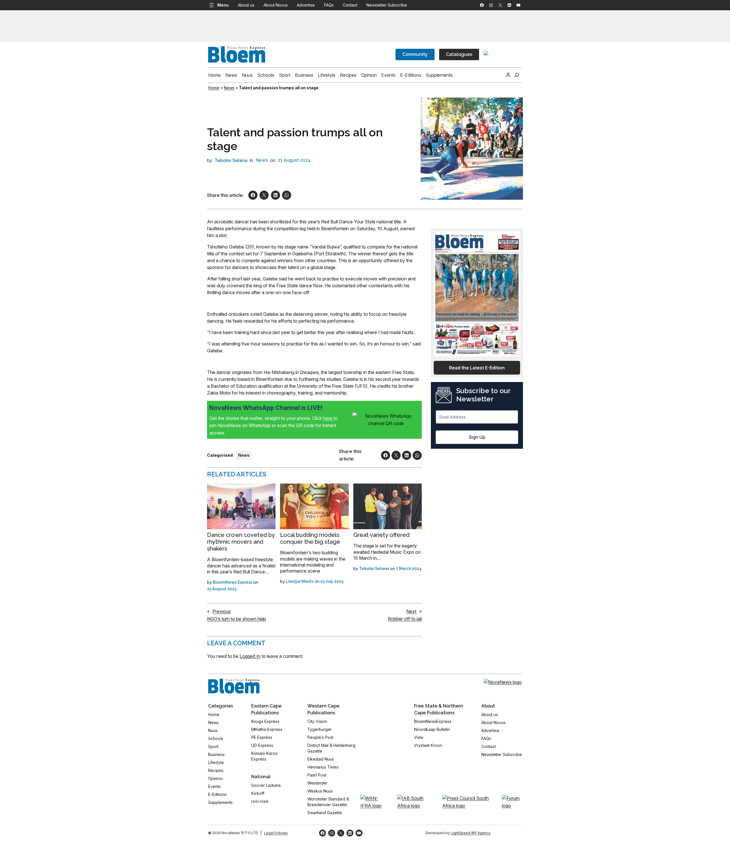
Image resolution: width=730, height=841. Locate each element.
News (229, 87)
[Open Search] (517, 75)
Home (213, 87)
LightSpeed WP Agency (470, 833)
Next (411, 611)
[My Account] (508, 75)
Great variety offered (381, 534)
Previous (221, 611)
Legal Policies (276, 833)
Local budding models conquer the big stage (310, 538)
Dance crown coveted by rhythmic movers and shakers (241, 541)
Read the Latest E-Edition (477, 368)
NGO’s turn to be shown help (236, 619)
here (328, 418)
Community (415, 54)
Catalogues (459, 54)
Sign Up (477, 437)
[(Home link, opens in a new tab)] (233, 686)
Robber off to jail (405, 619)
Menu (223, 5)
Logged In (250, 656)
